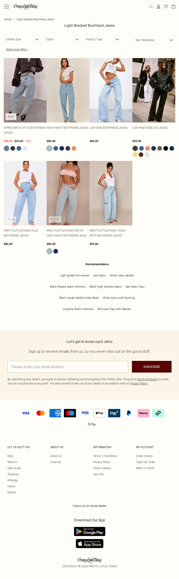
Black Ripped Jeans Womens (68, 286)
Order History (144, 456)
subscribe (151, 367)
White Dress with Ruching (119, 298)
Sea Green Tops (135, 286)
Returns (12, 462)
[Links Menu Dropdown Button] (6, 6)
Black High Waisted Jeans (106, 286)
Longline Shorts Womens (78, 309)
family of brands (147, 379)
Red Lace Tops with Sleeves (114, 309)
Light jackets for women (75, 275)
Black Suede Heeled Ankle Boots (79, 298)
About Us (56, 456)
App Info (98, 474)
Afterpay (12, 480)
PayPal (11, 492)
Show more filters (16, 49)
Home (7, 19)
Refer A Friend (145, 468)
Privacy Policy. (139, 383)
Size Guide (14, 468)
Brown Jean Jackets (122, 275)
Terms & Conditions (105, 456)
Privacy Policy (101, 462)
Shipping (13, 474)
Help (10, 456)
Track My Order (145, 462)
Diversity (55, 462)
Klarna (11, 486)
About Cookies (102, 468)
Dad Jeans (99, 275)
